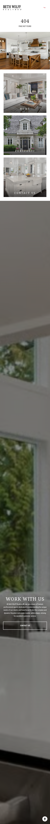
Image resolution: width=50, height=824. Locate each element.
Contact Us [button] (25, 626)
